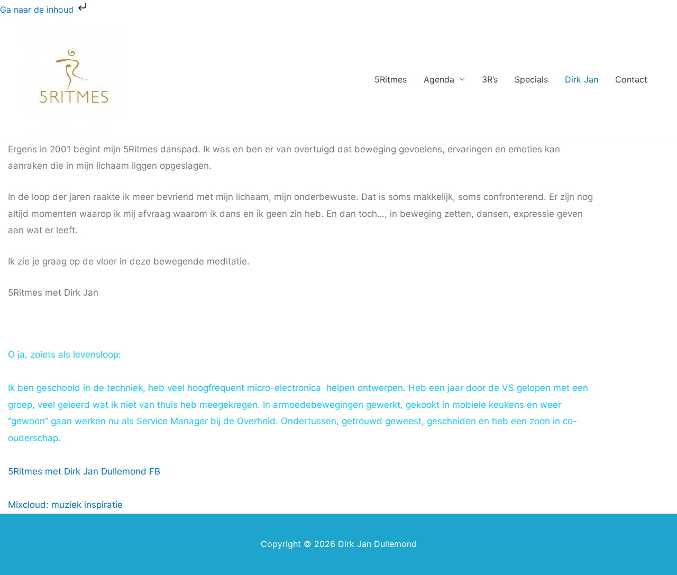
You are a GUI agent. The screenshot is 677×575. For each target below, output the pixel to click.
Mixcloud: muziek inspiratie (65, 504)
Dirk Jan (581, 79)
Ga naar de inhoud (38, 9)
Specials (531, 79)
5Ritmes (390, 79)
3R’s (490, 79)
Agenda (439, 79)
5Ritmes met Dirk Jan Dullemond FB (84, 471)
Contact (631, 79)
